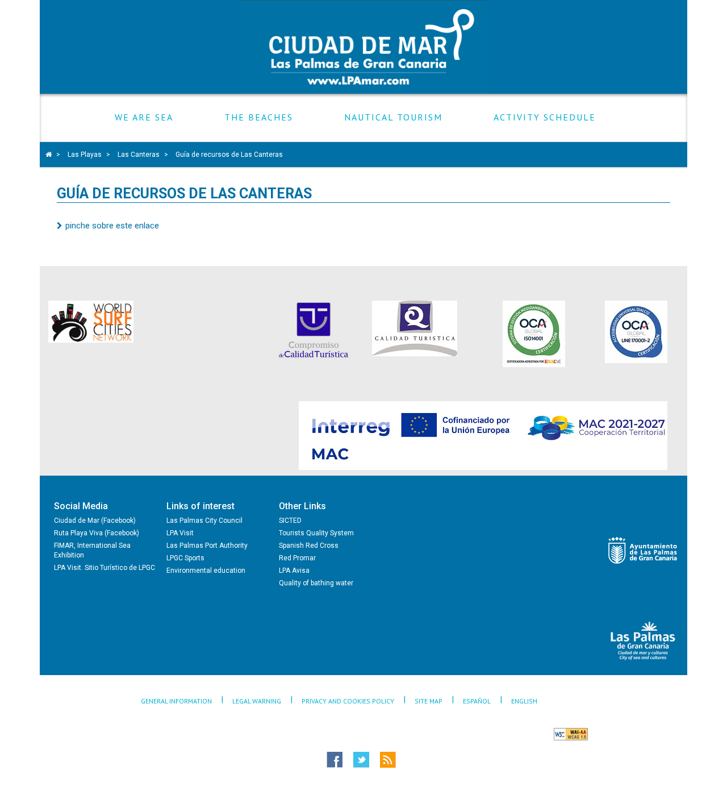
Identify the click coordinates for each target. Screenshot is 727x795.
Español (477, 701)
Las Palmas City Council (204, 521)
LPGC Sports (185, 558)
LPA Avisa (294, 571)
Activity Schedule (545, 117)
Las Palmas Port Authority (207, 546)
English (524, 701)
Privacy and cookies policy (348, 701)
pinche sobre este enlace (112, 225)
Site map (428, 701)
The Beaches (258, 117)
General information (176, 701)
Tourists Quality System (316, 533)
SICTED (290, 521)
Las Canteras (139, 155)
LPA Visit (180, 533)
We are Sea (144, 117)
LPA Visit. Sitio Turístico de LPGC (104, 568)
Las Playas (85, 155)
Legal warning (256, 701)
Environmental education (205, 571)
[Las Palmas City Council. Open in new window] (643, 550)
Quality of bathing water (316, 583)
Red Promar (297, 558)
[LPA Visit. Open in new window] (643, 640)
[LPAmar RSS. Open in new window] (408, 760)
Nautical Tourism (393, 117)
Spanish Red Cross (309, 546)
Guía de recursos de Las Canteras (229, 155)
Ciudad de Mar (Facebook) (95, 521)
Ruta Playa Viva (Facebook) (96, 533)
